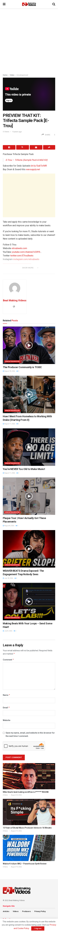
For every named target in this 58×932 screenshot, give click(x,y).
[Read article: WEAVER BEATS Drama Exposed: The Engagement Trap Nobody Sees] (29, 549)
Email (6, 707)
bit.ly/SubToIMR (39, 165)
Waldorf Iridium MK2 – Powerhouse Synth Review (24, 864)
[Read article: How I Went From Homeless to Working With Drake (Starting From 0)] (29, 394)
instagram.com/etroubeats (26, 259)
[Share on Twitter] (22, 147)
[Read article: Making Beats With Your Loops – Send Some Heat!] (29, 601)
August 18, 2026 (9, 371)
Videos (16, 911)
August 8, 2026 (9, 525)
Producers (26, 911)
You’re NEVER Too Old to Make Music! (24, 469)
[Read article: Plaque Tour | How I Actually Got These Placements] (29, 496)
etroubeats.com (19, 248)
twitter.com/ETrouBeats (21, 255)
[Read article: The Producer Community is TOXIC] (29, 345)
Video (12, 75)
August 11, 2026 (9, 424)
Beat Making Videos (14, 300)
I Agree (38, 928)
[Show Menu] (4, 4)
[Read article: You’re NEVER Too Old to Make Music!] (29, 447)
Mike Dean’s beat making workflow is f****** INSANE (26, 792)
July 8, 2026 (8, 631)
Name (6, 695)
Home (5, 75)
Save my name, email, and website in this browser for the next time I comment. (30, 734)
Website (6, 720)
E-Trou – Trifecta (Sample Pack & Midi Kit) (27, 160)
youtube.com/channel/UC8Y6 (26, 252)
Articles (6, 911)
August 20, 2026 (16, 795)
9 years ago (17, 132)
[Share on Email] (36, 147)
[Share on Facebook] (9, 147)
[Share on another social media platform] (49, 147)
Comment (8, 659)
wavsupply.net (33, 169)
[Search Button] (53, 4)
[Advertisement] (29, 40)
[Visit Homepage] (29, 4)
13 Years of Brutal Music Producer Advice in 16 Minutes (27, 828)
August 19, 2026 (16, 831)
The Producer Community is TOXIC (22, 367)
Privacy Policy (40, 911)
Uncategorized (22, 75)
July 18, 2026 (8, 578)
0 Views (5, 795)
